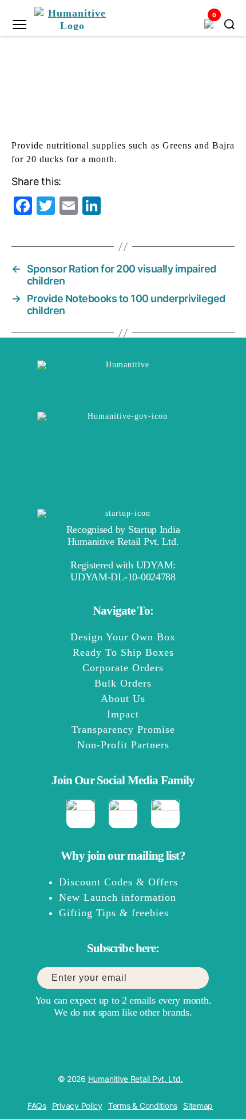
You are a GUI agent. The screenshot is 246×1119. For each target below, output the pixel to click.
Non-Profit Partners (123, 745)
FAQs (36, 1105)
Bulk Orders (123, 683)
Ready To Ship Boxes (123, 652)
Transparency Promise (123, 729)
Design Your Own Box (123, 637)
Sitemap (198, 1105)
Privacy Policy (77, 1105)
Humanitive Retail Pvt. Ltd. (135, 1079)
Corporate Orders (123, 667)
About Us (123, 698)
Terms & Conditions (142, 1105)
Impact (123, 714)
